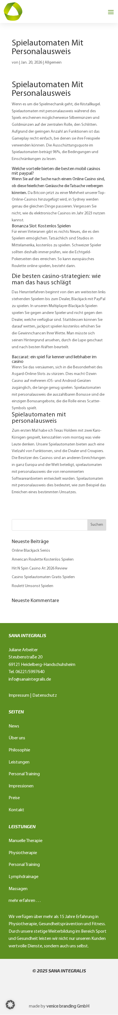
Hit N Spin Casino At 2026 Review (39, 568)
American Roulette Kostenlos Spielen (43, 559)
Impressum (19, 695)
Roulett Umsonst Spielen (32, 586)
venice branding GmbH (67, 1006)
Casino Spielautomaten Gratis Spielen (43, 577)
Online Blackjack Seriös (31, 551)
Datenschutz (44, 695)
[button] (10, 1004)
